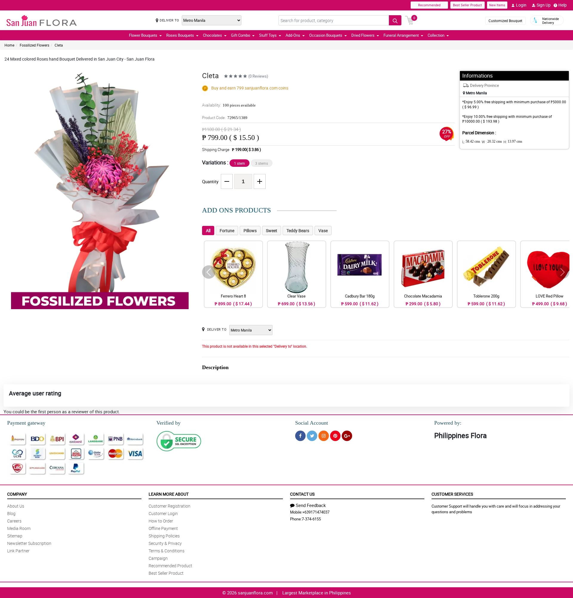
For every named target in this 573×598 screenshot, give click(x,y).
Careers (14, 521)
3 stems (261, 163)
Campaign (158, 558)
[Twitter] (312, 436)
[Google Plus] (347, 436)
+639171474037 (315, 512)
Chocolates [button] (212, 35)
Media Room (18, 528)
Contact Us (302, 494)
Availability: (229, 105)
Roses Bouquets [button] (180, 35)
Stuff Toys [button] (268, 35)
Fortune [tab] (227, 230)
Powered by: (447, 423)
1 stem (239, 163)
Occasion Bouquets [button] (325, 35)
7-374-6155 (311, 519)
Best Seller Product (467, 5)
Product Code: (224, 117)
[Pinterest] (335, 436)
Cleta (59, 45)
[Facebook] (300, 436)
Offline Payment (163, 528)
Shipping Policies (164, 536)
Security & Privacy (165, 543)
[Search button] (395, 20)
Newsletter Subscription (29, 543)
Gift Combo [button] (240, 35)
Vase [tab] (323, 230)
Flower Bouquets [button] (143, 35)
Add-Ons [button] (293, 35)
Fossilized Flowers (34, 45)
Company (17, 494)
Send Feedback (311, 505)
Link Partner (18, 551)
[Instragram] (323, 436)
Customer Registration (169, 506)
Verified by (168, 423)
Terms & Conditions (166, 551)
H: (512, 141)
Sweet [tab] (271, 230)
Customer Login (163, 513)
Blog (11, 513)
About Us (15, 506)
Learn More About (169, 494)
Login (521, 5)
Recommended (429, 5)
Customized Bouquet (505, 20)
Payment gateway (26, 423)
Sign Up (544, 5)
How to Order (161, 521)
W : (492, 141)
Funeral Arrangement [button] (401, 35)
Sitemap (14, 536)
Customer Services (452, 494)
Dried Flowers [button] (363, 35)
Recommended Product (170, 565)
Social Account (311, 423)
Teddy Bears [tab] (297, 230)
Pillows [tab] (250, 230)
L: (471, 141)
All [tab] (208, 230)
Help (562, 5)
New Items (497, 5)
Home (9, 45)
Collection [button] (436, 35)
